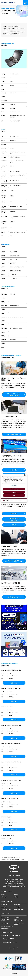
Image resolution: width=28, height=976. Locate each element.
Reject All (14, 492)
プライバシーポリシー (6, 917)
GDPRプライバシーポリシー (19, 920)
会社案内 (3, 894)
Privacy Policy (14, 485)
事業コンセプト (4, 897)
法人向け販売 (17, 907)
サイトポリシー (17, 917)
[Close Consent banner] (26, 475)
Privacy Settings (4, 923)
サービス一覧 (4, 904)
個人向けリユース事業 (6, 909)
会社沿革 (16, 897)
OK (14, 495)
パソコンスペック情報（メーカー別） (11, 857)
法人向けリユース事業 (19, 909)
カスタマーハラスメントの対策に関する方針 (7, 927)
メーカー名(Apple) (5, 859)
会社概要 (16, 894)
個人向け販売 (4, 907)
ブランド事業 (17, 904)
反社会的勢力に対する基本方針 (19, 923)
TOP (2, 857)
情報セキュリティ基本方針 (5, 920)
